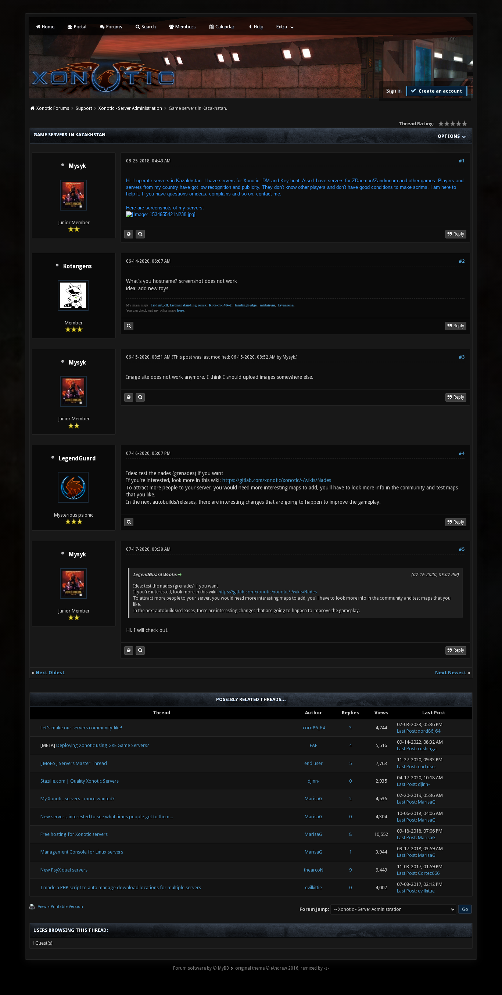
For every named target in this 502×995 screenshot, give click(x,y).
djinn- (314, 781)
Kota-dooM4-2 (220, 305)
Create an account (439, 91)
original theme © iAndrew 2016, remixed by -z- (282, 968)
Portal (79, 26)
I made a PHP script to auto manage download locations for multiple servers (120, 887)
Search (148, 26)
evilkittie (313, 887)
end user (313, 763)
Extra (281, 26)
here (180, 310)
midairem (267, 305)
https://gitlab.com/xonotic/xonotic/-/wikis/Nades (276, 480)
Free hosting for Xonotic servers (74, 834)
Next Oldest (50, 672)
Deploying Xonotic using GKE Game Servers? (102, 745)
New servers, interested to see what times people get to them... (106, 816)
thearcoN (313, 870)
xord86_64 (313, 727)
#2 (462, 261)
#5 (462, 549)
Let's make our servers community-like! (81, 727)
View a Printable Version (60, 906)
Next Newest (450, 672)
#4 (462, 453)
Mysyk (77, 166)
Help (258, 26)
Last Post (406, 731)
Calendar (224, 26)
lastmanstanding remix (188, 305)
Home (47, 26)
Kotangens (77, 266)
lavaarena (286, 305)
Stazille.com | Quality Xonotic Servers (79, 781)
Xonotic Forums (52, 108)
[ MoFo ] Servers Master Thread (73, 763)
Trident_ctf (159, 305)
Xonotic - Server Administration (130, 108)
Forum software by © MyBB (201, 968)
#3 (462, 357)
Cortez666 (429, 873)
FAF (313, 745)
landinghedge (246, 305)
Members (185, 26)
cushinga (427, 748)
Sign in (394, 91)
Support (84, 108)
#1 (462, 161)
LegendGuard (77, 458)
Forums (113, 26)
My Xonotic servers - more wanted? (77, 798)
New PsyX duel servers (63, 870)
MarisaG (313, 798)
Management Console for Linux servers (81, 852)
